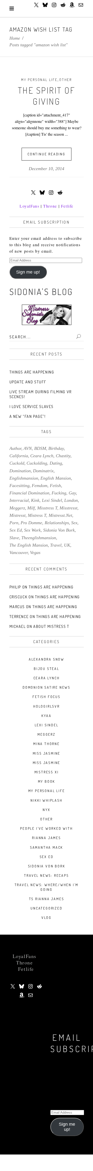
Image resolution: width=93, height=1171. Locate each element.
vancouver (18, 552)
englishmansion (23, 478)
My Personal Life (39, 80)
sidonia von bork (59, 530)
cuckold (16, 463)
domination (20, 470)
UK (67, 545)
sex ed (15, 530)
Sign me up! (28, 272)
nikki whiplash (46, 800)
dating (56, 463)
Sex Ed (47, 857)
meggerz (17, 507)
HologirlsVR (46, 706)
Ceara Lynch (46, 678)
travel (56, 545)
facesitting (19, 485)
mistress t (37, 515)
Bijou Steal (46, 669)
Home (14, 38)
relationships (57, 522)
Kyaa (46, 716)
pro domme (31, 522)
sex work (32, 530)
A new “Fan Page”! (27, 416)
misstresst (68, 507)
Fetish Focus (46, 697)
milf (31, 507)
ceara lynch (41, 455)
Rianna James (46, 838)
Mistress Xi (46, 772)
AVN (28, 448)
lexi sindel (52, 500)
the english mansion (28, 545)
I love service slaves (31, 406)
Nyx (46, 810)
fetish (55, 485)
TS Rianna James (46, 899)
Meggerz (46, 734)
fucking (59, 492)
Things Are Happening (31, 372)
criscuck (18, 596)
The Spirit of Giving (46, 96)
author (15, 448)
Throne (50, 206)
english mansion (55, 478)
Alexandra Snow (46, 659)
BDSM (40, 448)
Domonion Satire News (46, 687)
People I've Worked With (46, 828)
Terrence (19, 616)
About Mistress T (51, 626)
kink (35, 500)
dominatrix (43, 470)
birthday (56, 448)
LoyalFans (29, 206)
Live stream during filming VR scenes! (40, 394)
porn (13, 522)
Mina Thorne (46, 744)
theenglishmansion (38, 537)
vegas (35, 552)
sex (74, 522)
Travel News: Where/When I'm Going (47, 887)
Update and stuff (28, 381)
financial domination (29, 492)
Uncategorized (46, 908)
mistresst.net (60, 515)
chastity (63, 455)
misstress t (47, 507)
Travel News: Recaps (46, 875)
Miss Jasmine (47, 753)
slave (14, 537)
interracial (19, 500)
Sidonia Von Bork (46, 866)
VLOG (46, 917)
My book (46, 781)
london (71, 500)
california (18, 455)
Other (65, 80)
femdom (39, 485)
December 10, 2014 (46, 168)
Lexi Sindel (47, 725)
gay (72, 492)
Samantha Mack (46, 847)
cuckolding (37, 463)
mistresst (17, 515)
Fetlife (67, 206)
